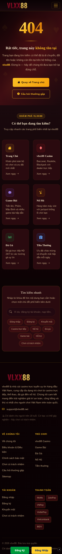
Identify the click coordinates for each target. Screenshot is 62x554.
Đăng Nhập (41, 550)
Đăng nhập (15, 322)
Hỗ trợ (39, 336)
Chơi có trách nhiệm (31, 343)
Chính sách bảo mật (13, 458)
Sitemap (6, 476)
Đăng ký (31, 322)
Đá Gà (38, 453)
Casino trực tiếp (18, 329)
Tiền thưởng (41, 466)
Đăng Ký (20, 550)
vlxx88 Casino (42, 441)
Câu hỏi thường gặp (33, 94)
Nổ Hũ (38, 459)
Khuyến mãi (46, 322)
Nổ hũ (35, 329)
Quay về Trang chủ (32, 82)
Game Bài (40, 447)
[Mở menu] (56, 5)
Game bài (24, 336)
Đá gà (48, 329)
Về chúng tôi (9, 441)
